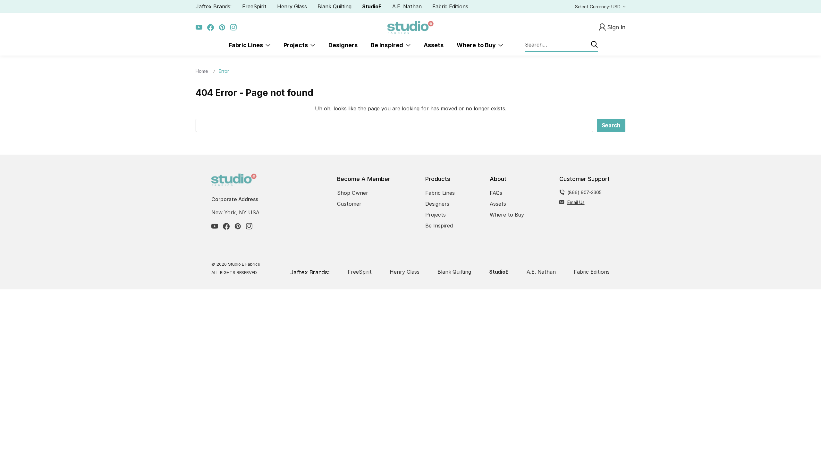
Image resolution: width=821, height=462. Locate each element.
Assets (434, 45)
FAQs (496, 193)
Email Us (576, 202)
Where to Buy (477, 45)
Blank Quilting (334, 6)
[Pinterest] (222, 27)
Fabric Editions (450, 6)
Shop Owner (352, 193)
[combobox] (561, 45)
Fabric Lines (247, 45)
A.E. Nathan (406, 6)
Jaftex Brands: (214, 6)
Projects (297, 45)
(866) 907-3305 (584, 192)
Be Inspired (388, 45)
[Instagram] (233, 27)
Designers (343, 45)
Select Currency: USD (598, 6)
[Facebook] (210, 27)
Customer (349, 204)
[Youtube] (199, 27)
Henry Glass (292, 6)
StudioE (372, 6)
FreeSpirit (254, 6)
